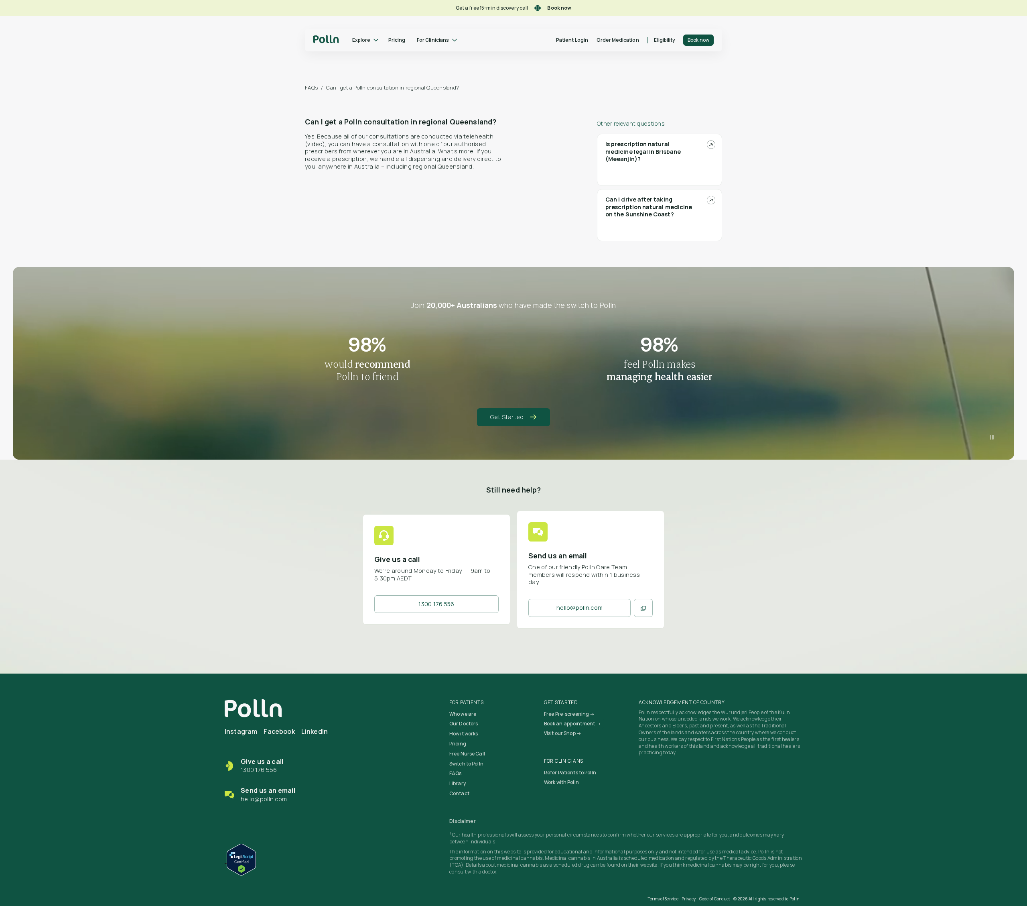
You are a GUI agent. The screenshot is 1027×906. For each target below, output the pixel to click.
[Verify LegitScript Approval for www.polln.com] (240, 858)
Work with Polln (561, 782)
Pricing (396, 40)
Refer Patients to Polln (570, 772)
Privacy (689, 899)
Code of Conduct (715, 899)
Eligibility (664, 40)
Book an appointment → (572, 723)
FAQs (311, 87)
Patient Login (572, 40)
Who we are (462, 714)
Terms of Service (663, 899)
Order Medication (618, 40)
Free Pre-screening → (569, 714)
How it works (463, 733)
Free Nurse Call (467, 753)
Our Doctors (463, 723)
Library (457, 783)
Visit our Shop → (562, 733)
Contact (459, 793)
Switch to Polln (466, 763)
